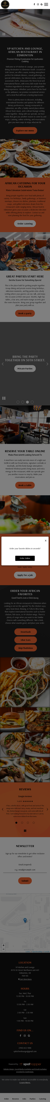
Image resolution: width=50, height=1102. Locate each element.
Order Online (25, 558)
